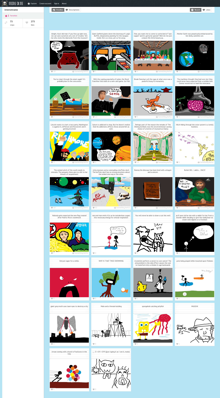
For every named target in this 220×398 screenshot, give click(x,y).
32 (96, 207)
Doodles (59, 10)
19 (54, 207)
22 (180, 71)
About (64, 3)
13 (138, 162)
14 (96, 117)
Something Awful (81, 71)
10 (54, 71)
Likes (208, 10)
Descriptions (74, 10)
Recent (197, 10)
